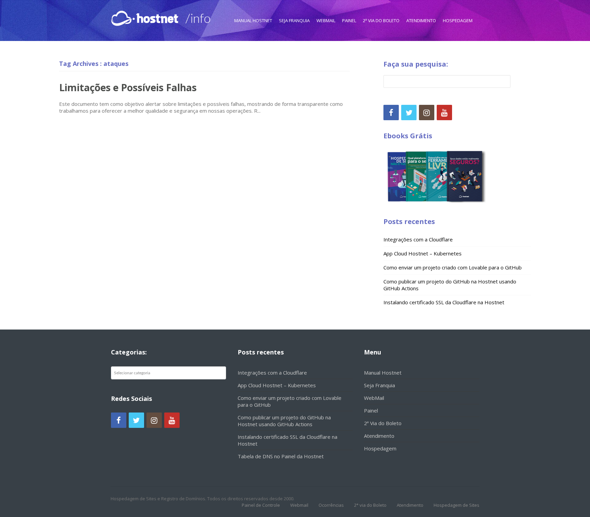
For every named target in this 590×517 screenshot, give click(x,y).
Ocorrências (331, 505)
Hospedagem (458, 20)
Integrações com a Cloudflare (418, 239)
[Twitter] (409, 112)
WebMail (326, 20)
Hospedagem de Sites (456, 505)
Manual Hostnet (253, 20)
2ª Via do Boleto (381, 20)
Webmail (299, 505)
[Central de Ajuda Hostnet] (146, 17)
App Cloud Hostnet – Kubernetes (422, 253)
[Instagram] (426, 112)
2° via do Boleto (370, 505)
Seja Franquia (294, 20)
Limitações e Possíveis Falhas (128, 87)
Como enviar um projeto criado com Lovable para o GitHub (452, 267)
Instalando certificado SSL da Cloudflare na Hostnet (443, 302)
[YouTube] (444, 112)
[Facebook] (391, 112)
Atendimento (421, 20)
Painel (349, 20)
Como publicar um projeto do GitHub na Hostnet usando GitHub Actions (284, 421)
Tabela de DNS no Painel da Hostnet (281, 456)
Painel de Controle (261, 505)
